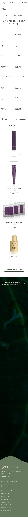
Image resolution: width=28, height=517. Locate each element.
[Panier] (22, 3)
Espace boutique (11, 15)
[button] (14, 160)
